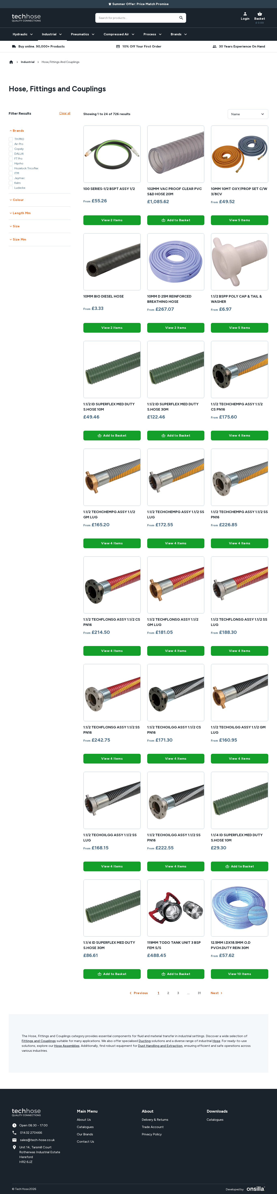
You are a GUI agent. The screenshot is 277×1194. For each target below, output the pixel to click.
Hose (216, 1041)
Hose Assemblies (66, 1046)
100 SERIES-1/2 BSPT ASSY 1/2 (109, 189)
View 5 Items (239, 220)
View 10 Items (239, 974)
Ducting (145, 1041)
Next (215, 993)
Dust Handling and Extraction (160, 1046)
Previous (141, 993)
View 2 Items (111, 220)
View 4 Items (239, 435)
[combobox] (140, 18)
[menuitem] (23, 34)
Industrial (27, 62)
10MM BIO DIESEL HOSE (103, 296)
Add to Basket (178, 220)
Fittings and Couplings (39, 1041)
